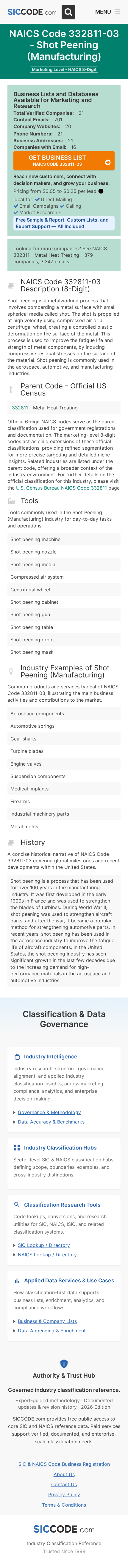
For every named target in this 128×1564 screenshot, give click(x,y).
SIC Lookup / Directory (44, 1245)
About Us (64, 1474)
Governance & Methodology (49, 1112)
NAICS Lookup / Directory (47, 1255)
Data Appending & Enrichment (52, 1331)
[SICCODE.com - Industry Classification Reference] (64, 1529)
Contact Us (64, 1484)
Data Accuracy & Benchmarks (51, 1122)
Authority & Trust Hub (64, 1375)
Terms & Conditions (64, 1505)
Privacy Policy (64, 1494)
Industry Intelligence (50, 1056)
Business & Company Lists (47, 1321)
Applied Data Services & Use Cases (69, 1280)
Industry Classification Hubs (60, 1148)
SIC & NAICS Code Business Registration (64, 1464)
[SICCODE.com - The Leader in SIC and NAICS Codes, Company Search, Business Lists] (32, 12)
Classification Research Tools (62, 1205)
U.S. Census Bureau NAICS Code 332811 (61, 488)
